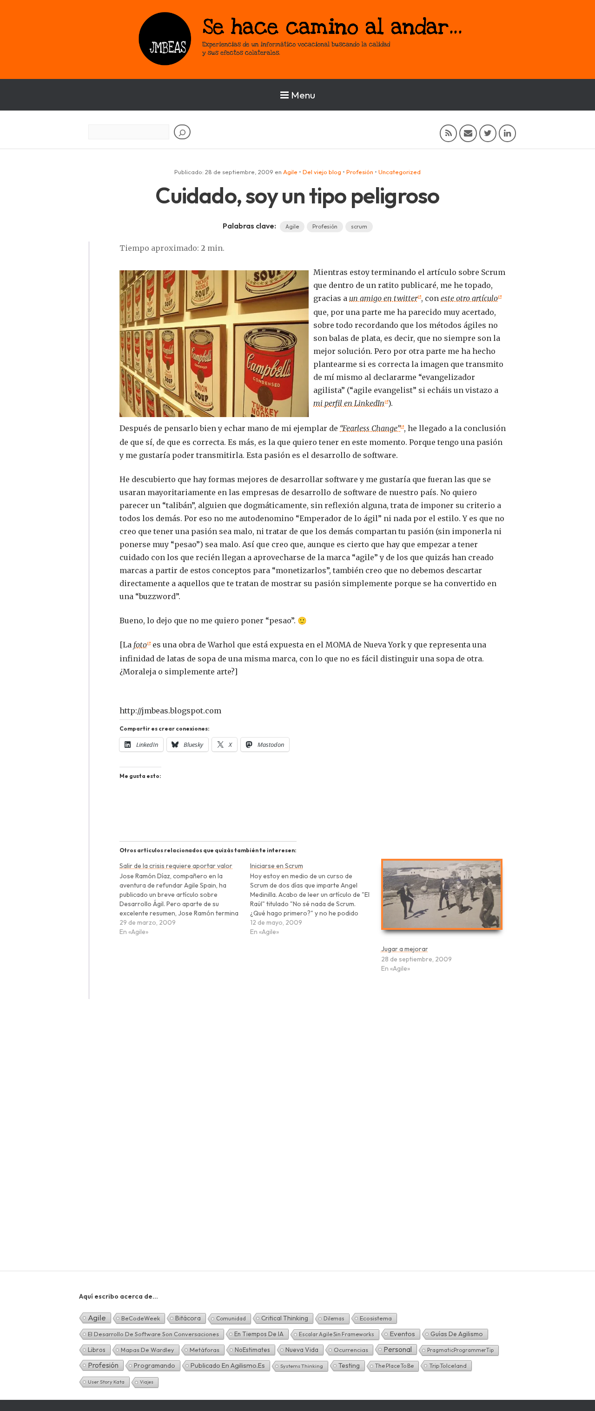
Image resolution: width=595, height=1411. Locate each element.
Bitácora (188, 1318)
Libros (97, 1349)
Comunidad (231, 1318)
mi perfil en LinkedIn (348, 403)
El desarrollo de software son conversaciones (153, 1334)
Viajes (146, 1382)
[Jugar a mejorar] (441, 898)
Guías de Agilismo (456, 1334)
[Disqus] (297, 1151)
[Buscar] (182, 131)
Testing (349, 1365)
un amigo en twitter (383, 298)
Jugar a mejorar (404, 949)
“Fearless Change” (370, 428)
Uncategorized (399, 172)
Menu (303, 95)
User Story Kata (106, 1381)
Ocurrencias (351, 1349)
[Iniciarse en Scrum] (315, 903)
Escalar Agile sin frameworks (336, 1334)
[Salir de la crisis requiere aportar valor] (184, 903)
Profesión (359, 172)
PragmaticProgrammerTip (460, 1349)
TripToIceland (448, 1365)
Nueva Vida (301, 1350)
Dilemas (334, 1318)
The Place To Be (394, 1365)
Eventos (402, 1333)
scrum (359, 226)
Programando (154, 1365)
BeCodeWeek (140, 1318)
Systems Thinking (301, 1366)
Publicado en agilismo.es (228, 1365)
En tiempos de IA (259, 1334)
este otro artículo (469, 298)
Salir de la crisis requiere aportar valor (175, 866)
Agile (290, 172)
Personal (397, 1349)
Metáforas (204, 1349)
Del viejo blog (322, 172)
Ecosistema (376, 1318)
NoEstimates (252, 1349)
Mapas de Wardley (147, 1349)
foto (140, 644)
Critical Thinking (284, 1318)
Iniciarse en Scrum (276, 866)
